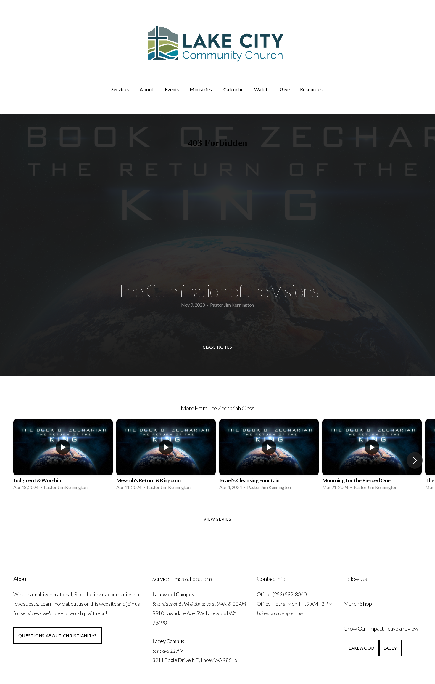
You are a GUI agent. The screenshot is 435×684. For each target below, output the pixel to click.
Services (120, 89)
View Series (217, 519)
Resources (312, 89)
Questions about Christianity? (57, 635)
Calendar (233, 89)
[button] (415, 460)
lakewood (361, 648)
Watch (262, 89)
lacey (390, 648)
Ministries (201, 89)
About (147, 89)
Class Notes (217, 347)
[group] (63, 456)
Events (172, 89)
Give (285, 89)
